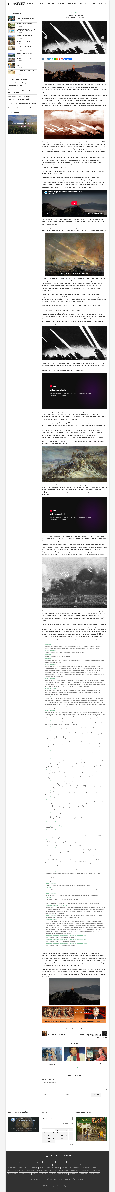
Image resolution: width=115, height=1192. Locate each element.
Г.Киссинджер (69, 1164)
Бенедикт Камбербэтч (94, 1162)
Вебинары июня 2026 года (24, 53)
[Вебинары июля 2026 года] (11, 37)
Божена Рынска (12, 1164)
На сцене (51, 3)
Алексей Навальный (49, 1162)
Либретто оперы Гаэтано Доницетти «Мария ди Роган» (25, 17)
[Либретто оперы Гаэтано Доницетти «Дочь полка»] (11, 48)
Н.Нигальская (96, 1170)
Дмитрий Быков (80, 1164)
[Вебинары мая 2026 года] (11, 60)
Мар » (71, 1144)
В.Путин (49, 1164)
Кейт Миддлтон (19, 1170)
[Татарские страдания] (96, 1054)
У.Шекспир (52, 1173)
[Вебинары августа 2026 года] (11, 25)
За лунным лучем (100, 1164)
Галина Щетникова (50, 650)
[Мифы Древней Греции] (11, 42)
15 (57, 1136)
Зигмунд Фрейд (23, 1167)
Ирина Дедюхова (74, 1167)
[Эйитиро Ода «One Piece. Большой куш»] (11, 65)
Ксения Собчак (30, 1170)
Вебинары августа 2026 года (25, 23)
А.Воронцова (18, 1162)
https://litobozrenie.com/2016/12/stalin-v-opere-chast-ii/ (71, 939)
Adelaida (72, 17)
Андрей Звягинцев (81, 1162)
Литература (30, 3)
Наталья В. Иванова (51, 905)
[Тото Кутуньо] (74, 1054)
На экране (61, 3)
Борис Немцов (33, 1164)
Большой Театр (23, 1164)
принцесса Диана (94, 1173)
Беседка (92, 3)
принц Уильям (83, 1173)
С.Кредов (35, 1173)
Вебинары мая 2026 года (24, 58)
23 (62, 1139)
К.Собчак (10, 1170)
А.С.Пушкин (27, 1162)
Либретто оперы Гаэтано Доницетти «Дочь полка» (24, 47)
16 (62, 1136)
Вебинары (83, 3)
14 (53, 1136)
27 (49, 1142)
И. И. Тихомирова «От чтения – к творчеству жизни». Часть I (26, 30)
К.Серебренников (96, 1167)
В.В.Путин (42, 1164)
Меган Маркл (53, 1170)
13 (49, 1136)
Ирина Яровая (85, 1167)
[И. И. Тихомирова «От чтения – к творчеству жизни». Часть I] (11, 30)
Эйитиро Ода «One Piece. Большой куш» (26, 64)
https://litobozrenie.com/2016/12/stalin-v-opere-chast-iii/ (71, 943)
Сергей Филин (43, 1173)
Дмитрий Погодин (50, 688)
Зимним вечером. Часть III (28, 103)
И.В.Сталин (64, 1167)
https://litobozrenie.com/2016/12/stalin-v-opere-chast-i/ (71, 935)
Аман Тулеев (71, 1162)
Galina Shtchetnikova (57, 720)
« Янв (43, 1145)
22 (57, 1139)
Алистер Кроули (61, 1162)
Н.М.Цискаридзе (75, 1170)
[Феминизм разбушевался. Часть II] (52, 1054)
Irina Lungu (48, 644)
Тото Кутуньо (74, 1063)
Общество (41, 3)
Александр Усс (37, 1162)
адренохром (73, 1173)
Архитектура (72, 3)
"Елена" (10, 1162)
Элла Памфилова (62, 1173)
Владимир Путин (58, 1164)
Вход (100, 3)
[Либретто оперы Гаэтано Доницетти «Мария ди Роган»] (11, 18)
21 (53, 1139)
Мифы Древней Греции (23, 41)
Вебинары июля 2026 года (24, 35)
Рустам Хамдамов (25, 1173)
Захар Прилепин (12, 1167)
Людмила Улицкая (42, 1170)
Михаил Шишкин (63, 1170)
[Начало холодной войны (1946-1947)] (11, 72)
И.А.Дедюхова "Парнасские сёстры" (49, 1167)
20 (49, 1139)
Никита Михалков (12, 1173)
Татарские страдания (97, 1063)
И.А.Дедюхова (33, 1167)
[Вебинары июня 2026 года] (11, 55)
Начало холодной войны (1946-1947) (26, 71)
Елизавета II (90, 1164)
